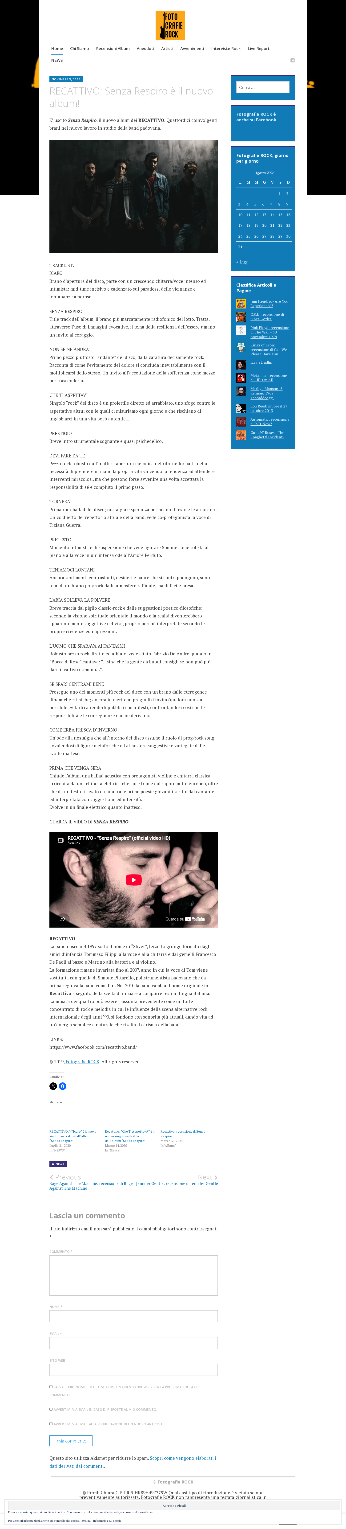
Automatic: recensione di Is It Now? (269, 421)
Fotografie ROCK (82, 1062)
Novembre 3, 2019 (66, 79)
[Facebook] (292, 61)
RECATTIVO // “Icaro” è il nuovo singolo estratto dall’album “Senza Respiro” (73, 1136)
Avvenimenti (192, 48)
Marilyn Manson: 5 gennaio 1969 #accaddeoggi (266, 393)
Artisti (167, 48)
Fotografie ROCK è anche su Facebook (256, 117)
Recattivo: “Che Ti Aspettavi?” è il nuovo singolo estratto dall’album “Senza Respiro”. (130, 1136)
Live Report (259, 48)
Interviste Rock (226, 48)
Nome (55, 1306)
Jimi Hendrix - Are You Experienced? (269, 303)
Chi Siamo (79, 48)
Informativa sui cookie (107, 1520)
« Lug (242, 262)
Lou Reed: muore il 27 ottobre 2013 (268, 408)
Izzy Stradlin (261, 362)
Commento (60, 1251)
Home (57, 48)
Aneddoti (145, 48)
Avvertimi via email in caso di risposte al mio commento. (105, 1409)
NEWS (57, 60)
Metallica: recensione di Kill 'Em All (268, 377)
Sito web (57, 1360)
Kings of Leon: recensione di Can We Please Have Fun (268, 349)
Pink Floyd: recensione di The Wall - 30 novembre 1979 (269, 332)
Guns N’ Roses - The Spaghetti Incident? (267, 435)
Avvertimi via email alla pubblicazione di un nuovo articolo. (109, 1424)
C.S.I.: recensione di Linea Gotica (267, 316)
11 (248, 214)
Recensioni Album (113, 48)
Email (55, 1333)
